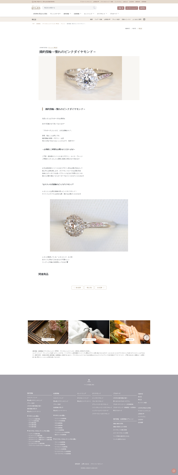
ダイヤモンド (96, 393)
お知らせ (125, 1)
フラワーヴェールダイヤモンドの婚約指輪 (39, 445)
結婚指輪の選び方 (58, 407)
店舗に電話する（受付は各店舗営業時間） (44, 1)
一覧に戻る (89, 287)
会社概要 (140, 422)
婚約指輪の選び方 (32, 408)
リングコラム (118, 1)
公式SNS (131, 1)
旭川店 (134, 28)
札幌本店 (127, 28)
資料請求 (137, 1)
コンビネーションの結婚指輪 (62, 432)
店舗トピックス (126, 19)
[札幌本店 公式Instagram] (144, 19)
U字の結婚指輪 (59, 425)
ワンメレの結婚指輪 (60, 444)
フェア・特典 (98, 19)
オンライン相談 (142, 402)
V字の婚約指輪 (32, 426)
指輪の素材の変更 (118, 423)
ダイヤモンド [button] (101, 13)
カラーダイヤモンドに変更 (120, 433)
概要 (91, 19)
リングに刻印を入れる (119, 439)
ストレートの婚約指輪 (34, 419)
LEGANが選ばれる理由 (40, 13)
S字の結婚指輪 (58, 423)
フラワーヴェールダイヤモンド (100, 413)
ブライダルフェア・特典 (107, 1)
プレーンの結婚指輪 (60, 442)
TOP (33, 23)
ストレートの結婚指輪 (60, 418)
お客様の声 (96, 1)
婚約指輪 (30, 393)
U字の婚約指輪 (32, 424)
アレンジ (63, 23)
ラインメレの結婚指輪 (60, 449)
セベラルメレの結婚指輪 (61, 446)
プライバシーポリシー (97, 464)
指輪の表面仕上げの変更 (120, 426)
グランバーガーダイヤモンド (100, 404)
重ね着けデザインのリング (34, 400)
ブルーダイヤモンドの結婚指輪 (63, 453)
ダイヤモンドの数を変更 (120, 430)
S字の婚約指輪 (32, 423)
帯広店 (140, 28)
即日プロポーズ (117, 410)
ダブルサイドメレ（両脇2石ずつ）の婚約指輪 (40, 439)
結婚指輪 (56, 393)
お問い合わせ (85, 464)
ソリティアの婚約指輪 (34, 433)
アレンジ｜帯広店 (52, 47)
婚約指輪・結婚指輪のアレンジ (123, 419)
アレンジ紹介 (116, 19)
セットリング (81, 393)
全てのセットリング (82, 398)
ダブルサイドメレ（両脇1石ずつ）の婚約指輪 (40, 437)
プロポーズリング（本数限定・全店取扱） (125, 407)
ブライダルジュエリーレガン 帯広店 (50, 23)
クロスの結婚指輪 (59, 430)
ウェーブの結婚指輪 (60, 420)
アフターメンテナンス (86, 1)
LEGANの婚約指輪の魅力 (34, 406)
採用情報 (144, 1)
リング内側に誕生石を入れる (121, 436)
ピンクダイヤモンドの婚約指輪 (36, 443)
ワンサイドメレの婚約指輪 (35, 435)
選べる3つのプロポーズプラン (121, 401)
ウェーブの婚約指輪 (34, 421)
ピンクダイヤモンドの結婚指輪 (63, 451)
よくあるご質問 (137, 19)
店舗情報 (38, 23)
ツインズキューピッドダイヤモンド (102, 407)
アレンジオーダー (55, 13)
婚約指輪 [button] (66, 13)
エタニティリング (32, 397)
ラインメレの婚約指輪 (34, 441)
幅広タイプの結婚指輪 (60, 434)
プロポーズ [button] (113, 13)
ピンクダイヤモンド (97, 398)
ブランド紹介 (31, 403)
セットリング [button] (88, 13)
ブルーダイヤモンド (97, 401)
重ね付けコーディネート (34, 411)
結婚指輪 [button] (76, 13)
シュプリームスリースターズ (100, 410)
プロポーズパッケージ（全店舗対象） (123, 404)
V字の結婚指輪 (58, 427)
